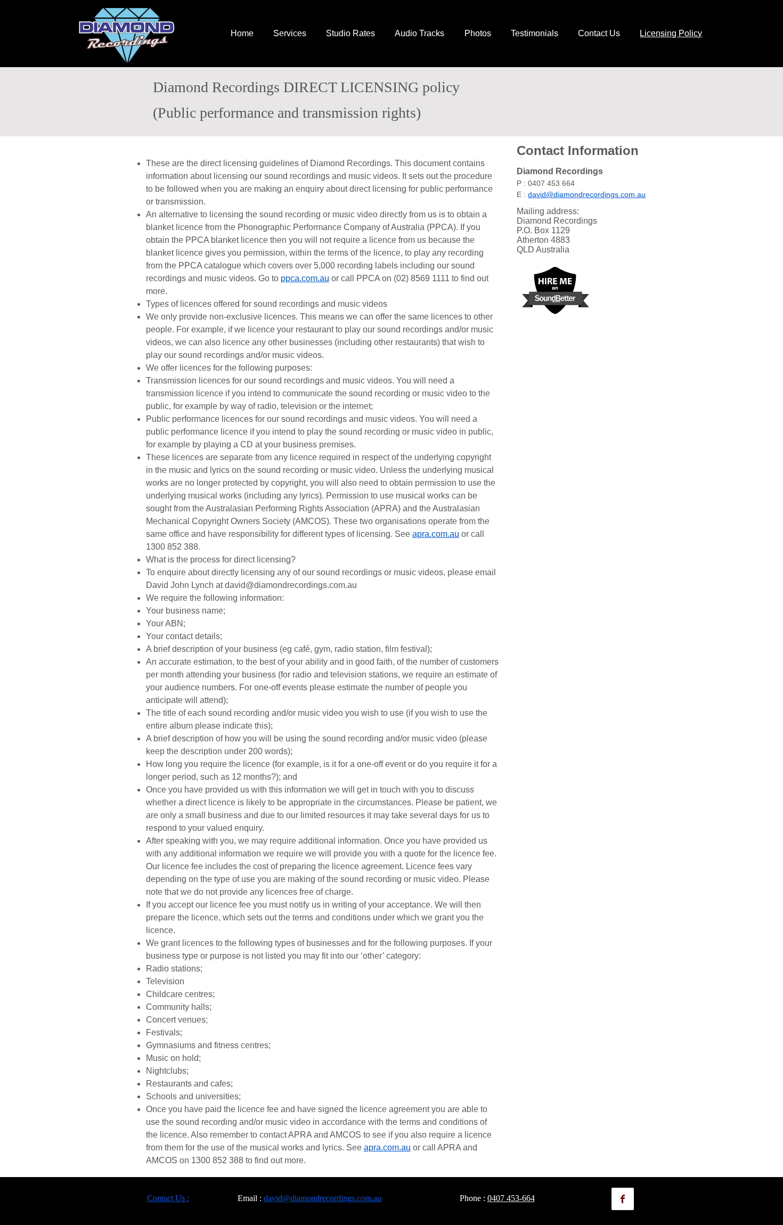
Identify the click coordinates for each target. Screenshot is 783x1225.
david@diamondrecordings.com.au (291, 585)
